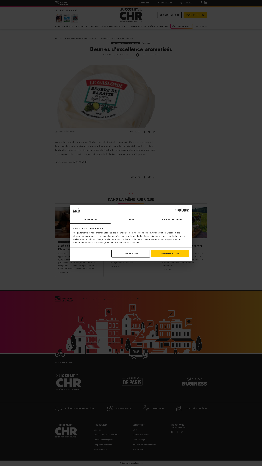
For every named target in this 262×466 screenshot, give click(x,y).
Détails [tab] (131, 219)
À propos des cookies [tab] (171, 219)
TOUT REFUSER (131, 253)
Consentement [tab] (90, 219)
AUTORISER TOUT (170, 253)
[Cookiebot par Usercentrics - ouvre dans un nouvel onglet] (177, 210)
